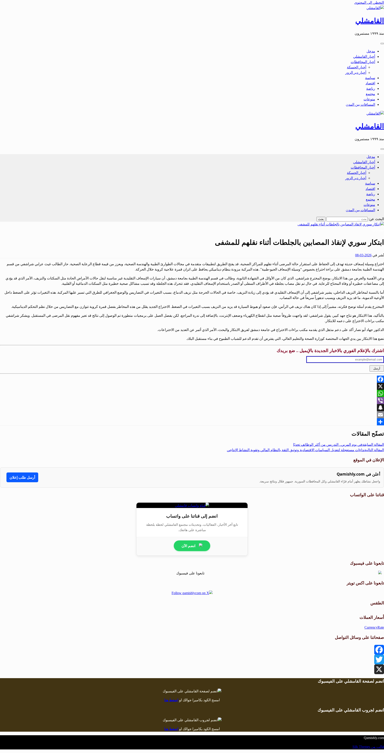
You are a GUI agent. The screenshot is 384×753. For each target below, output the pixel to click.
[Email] (192, 414)
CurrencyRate (374, 627)
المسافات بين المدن (360, 104)
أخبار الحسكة (356, 67)
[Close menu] (382, 43)
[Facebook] (192, 379)
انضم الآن (188, 545)
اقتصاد (370, 83)
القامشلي (369, 21)
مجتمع (370, 94)
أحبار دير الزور (355, 72)
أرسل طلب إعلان (22, 477)
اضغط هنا (171, 700)
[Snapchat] (192, 407)
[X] (192, 386)
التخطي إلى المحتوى (369, 2)
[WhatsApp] (192, 393)
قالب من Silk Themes (368, 747)
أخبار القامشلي (364, 56)
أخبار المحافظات (363, 62)
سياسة (370, 78)
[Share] (192, 421)
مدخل (370, 51)
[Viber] (192, 400)
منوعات (369, 99)
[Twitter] (192, 659)
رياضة (370, 88)
